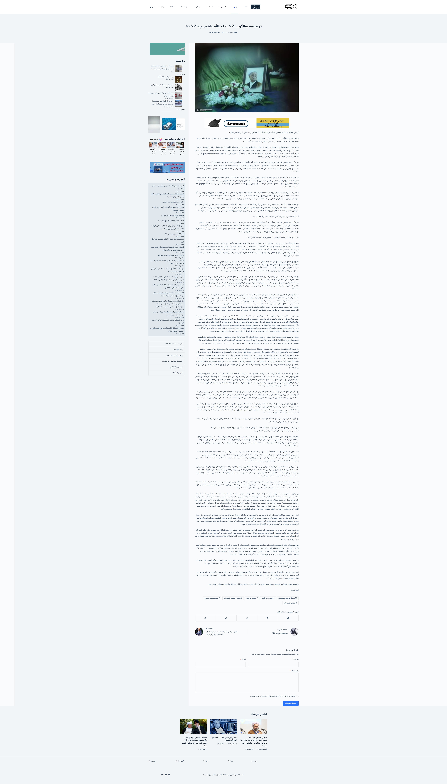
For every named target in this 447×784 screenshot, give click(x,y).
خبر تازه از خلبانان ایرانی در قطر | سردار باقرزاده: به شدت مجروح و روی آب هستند (167, 227)
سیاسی (236, 7)
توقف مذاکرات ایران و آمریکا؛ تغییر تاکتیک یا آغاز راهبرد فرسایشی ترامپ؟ (167, 195)
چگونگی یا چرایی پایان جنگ (174, 234)
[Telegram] (246, 618)
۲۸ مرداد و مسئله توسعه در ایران (162, 85)
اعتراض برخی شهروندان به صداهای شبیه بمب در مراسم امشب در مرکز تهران (167, 248)
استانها (172, 7)
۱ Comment (221, 743)
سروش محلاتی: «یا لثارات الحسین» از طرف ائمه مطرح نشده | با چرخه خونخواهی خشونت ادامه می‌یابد (253, 741)
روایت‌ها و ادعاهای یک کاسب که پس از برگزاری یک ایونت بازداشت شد (162, 69)
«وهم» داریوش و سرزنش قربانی (172, 215)
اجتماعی (223, 7)
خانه (245, 7)
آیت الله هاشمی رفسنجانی (287, 598)
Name (296, 659)
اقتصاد (211, 7)
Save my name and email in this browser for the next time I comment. (273, 697)
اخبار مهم (217, 32)
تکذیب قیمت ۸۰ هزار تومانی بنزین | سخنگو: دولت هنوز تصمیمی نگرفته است (168, 294)
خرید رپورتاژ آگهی (176, 367)
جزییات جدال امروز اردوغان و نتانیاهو (171, 255)
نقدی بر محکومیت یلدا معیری (173, 202)
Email (243, 659)
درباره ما (254, 761)
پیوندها (230, 761)
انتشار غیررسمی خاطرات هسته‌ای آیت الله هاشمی (224, 739)
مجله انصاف (184, 7)
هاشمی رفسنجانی (290, 603)
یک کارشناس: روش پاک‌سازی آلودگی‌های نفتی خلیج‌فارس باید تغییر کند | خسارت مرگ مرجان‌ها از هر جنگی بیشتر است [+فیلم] (168, 304)
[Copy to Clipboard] (205, 618)
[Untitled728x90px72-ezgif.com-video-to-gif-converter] (246, 123)
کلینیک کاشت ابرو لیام (174, 355)
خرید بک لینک (177, 372)
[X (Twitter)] (267, 618)
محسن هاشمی (252, 598)
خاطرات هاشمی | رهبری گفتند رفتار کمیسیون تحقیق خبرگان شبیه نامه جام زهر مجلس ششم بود (194, 741)
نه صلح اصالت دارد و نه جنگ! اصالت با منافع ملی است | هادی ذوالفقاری (168, 286)
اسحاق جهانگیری (268, 598)
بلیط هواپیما (178, 349)
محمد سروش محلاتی (212, 598)
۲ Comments (250, 749)
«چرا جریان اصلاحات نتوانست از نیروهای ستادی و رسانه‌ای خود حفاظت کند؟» (163, 104)
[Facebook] (288, 618)
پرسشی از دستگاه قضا (166, 77)
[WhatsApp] (226, 618)
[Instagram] (166, 774)
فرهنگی (198, 7)
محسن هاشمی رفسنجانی (233, 598)
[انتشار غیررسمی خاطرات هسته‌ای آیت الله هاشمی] (223, 726)
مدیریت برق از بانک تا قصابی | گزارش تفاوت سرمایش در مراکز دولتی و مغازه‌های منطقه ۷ (168, 278)
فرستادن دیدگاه (290, 703)
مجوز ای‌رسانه (152, 761)
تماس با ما (206, 761)
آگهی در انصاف (180, 761)
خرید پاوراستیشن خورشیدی (172, 361)
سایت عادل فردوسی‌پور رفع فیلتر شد (171, 220)
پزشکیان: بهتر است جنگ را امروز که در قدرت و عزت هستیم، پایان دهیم (168, 313)
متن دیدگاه (294, 671)
